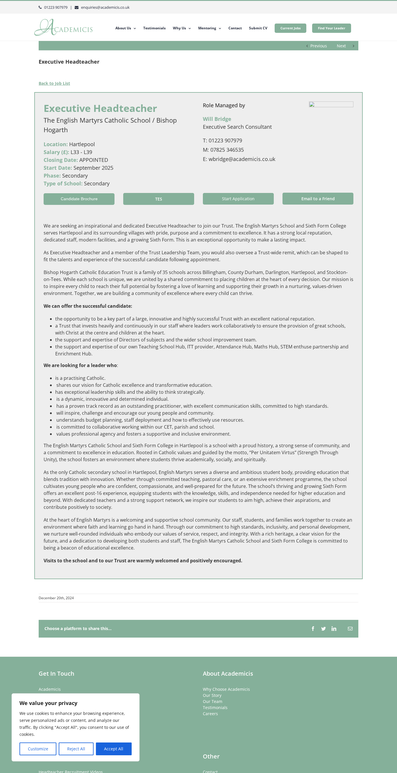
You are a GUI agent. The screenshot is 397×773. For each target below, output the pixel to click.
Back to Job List (54, 83)
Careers (210, 713)
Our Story (212, 695)
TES (158, 199)
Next (341, 46)
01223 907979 (225, 140)
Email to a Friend (318, 198)
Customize (38, 748)
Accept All (113, 748)
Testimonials (215, 707)
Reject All (76, 748)
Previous (318, 46)
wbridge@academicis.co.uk (242, 158)
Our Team (212, 701)
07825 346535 (227, 149)
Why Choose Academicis (226, 689)
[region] (76, 727)
